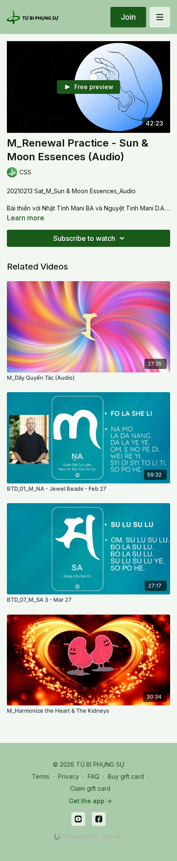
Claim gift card (90, 788)
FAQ (93, 776)
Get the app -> (90, 800)
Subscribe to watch (84, 238)
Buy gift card (126, 776)
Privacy (68, 776)
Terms (40, 776)
